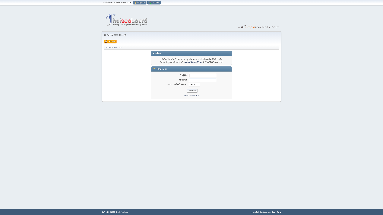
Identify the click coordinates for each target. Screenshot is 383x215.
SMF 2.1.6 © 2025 (108, 212)
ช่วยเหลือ (254, 212)
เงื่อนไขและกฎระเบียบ (267, 212)
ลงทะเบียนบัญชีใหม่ (193, 62)
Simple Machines (122, 212)
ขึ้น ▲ (279, 212)
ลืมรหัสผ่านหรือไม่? (191, 95)
